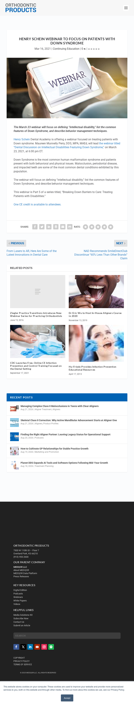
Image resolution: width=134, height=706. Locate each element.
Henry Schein (22, 139)
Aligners (56, 409)
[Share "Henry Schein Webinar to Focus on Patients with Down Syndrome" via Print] (69, 226)
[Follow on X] (23, 647)
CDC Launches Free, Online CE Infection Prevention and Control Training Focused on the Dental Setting (36, 365)
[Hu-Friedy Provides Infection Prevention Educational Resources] (96, 343)
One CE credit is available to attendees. (38, 204)
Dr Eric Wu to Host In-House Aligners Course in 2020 (95, 314)
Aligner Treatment (43, 409)
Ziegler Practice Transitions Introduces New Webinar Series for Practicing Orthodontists (36, 314)
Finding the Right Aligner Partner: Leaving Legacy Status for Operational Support (65, 434)
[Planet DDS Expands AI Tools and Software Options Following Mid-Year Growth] (14, 465)
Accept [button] (67, 697)
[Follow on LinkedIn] (30, 647)
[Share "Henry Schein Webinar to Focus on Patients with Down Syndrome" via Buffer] (55, 226)
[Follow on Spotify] (51, 647)
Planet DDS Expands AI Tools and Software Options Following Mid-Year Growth (64, 462)
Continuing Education (66, 48)
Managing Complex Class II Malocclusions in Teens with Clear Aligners (60, 406)
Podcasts (39, 438)
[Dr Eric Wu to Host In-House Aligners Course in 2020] (96, 291)
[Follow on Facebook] (16, 647)
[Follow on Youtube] (37, 647)
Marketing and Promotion (47, 452)
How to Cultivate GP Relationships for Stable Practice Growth (54, 448)
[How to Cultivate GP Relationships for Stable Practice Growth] (14, 451)
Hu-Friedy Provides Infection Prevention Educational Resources (92, 368)
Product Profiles (50, 423)
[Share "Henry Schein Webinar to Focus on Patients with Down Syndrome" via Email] (62, 226)
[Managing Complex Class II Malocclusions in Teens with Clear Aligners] (14, 408)
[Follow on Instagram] (44, 647)
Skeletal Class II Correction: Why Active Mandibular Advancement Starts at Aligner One (69, 420)
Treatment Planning (44, 466)
